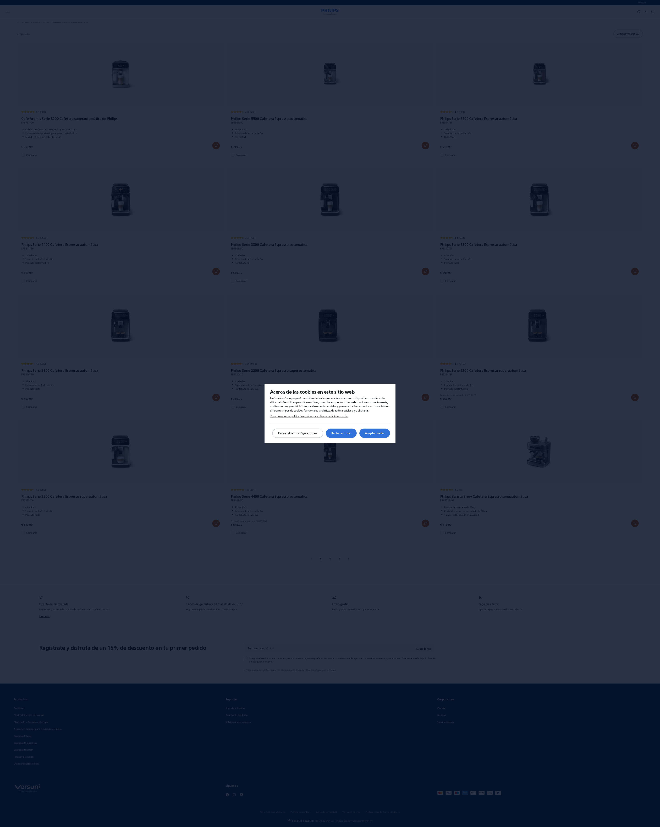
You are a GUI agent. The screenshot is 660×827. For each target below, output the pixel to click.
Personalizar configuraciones (297, 433)
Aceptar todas (374, 433)
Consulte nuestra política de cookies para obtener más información (309, 416)
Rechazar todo (341, 433)
